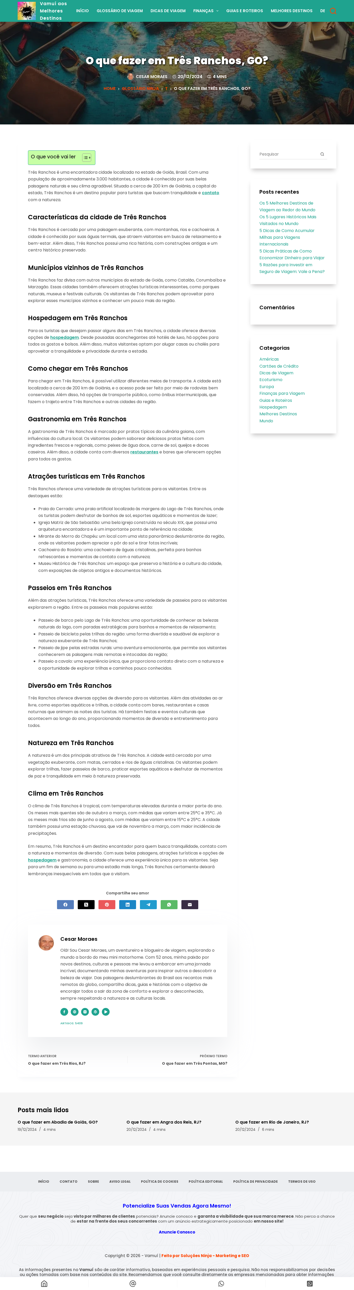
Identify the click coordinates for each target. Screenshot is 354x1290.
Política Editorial (206, 1182)
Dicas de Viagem (168, 10)
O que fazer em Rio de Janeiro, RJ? (272, 1122)
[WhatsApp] (169, 904)
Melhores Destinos (292, 10)
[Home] (44, 1283)
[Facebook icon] (64, 1012)
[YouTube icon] (106, 1012)
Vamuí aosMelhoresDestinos (53, 11)
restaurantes (144, 452)
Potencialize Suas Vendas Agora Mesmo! (177, 1205)
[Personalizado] (221, 1283)
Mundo (266, 421)
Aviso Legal (120, 1182)
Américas (269, 359)
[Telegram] (148, 904)
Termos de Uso (302, 1182)
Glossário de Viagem (120, 10)
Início (82, 10)
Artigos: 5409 (71, 1023)
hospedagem (64, 337)
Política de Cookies (159, 1182)
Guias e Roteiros (244, 10)
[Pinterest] (106, 904)
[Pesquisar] (333, 11)
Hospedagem (273, 407)
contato (210, 193)
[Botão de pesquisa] (322, 154)
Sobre (93, 1182)
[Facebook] (65, 904)
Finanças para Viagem (282, 393)
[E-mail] (189, 904)
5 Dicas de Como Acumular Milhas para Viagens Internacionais (287, 237)
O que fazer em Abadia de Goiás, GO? (58, 1122)
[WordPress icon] (95, 1012)
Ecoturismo (270, 380)
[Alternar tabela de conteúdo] (84, 157)
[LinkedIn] (127, 904)
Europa (266, 387)
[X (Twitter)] (86, 904)
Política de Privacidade (255, 1182)
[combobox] (288, 154)
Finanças (203, 10)
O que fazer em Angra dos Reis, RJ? (163, 1122)
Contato (68, 1182)
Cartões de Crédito (279, 366)
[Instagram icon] (85, 1012)
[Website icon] (75, 1012)
